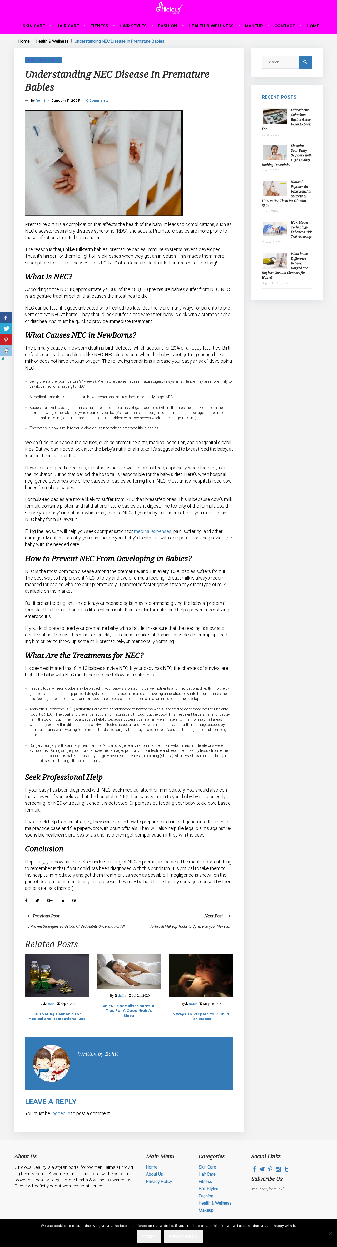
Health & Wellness (211, 26)
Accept (149, 1236)
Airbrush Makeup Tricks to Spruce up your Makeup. (190, 926)
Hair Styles (133, 26)
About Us (154, 1174)
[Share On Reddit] (6, 350)
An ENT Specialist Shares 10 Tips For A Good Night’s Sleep (129, 1010)
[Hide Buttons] (2, 360)
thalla (50, 1003)
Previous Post (46, 916)
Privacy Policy (159, 1181)
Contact (284, 26)
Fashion (167, 26)
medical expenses (152, 531)
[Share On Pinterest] (6, 339)
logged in (60, 1113)
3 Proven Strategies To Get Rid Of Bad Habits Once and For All (76, 926)
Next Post (215, 916)
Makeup (254, 26)
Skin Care (34, 26)
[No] (330, 1233)
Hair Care (67, 26)
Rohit (40, 100)
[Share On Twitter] (6, 328)
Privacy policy (183, 1236)
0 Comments (97, 100)
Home (312, 26)
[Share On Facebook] (6, 317)
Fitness (99, 26)
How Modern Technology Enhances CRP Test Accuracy (301, 229)
